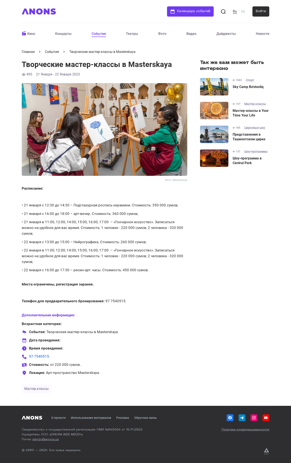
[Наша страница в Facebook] (230, 417)
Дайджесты (226, 34)
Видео (191, 34)
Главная (28, 52)
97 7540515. (39, 356)
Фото (162, 34)
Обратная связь (145, 417)
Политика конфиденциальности (245, 429)
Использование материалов (91, 417)
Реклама (122, 417)
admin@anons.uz (45, 439)
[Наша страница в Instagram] (254, 417)
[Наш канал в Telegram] (242, 417)
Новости (262, 34)
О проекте (58, 417)
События (99, 34)
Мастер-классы (36, 389)
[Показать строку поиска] (223, 11)
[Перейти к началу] (39, 11)
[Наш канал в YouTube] (265, 417)
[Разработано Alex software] (266, 451)
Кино (31, 34)
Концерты (63, 34)
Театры (132, 34)
